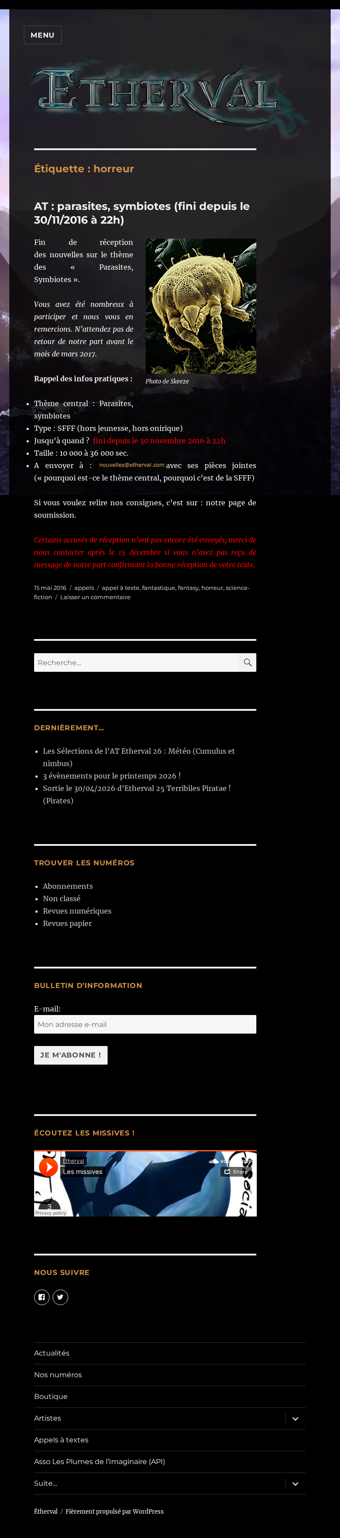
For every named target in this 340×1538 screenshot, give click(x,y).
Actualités (52, 1353)
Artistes (47, 1418)
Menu (43, 35)
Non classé (62, 898)
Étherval (46, 1511)
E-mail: (47, 1008)
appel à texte (120, 587)
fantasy (188, 587)
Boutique (51, 1396)
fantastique (158, 587)
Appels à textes (61, 1440)
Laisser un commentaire (95, 596)
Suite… (45, 1483)
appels (84, 587)
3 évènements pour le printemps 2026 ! (112, 775)
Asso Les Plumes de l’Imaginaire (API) (99, 1461)
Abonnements (68, 886)
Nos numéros (58, 1375)
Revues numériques (77, 911)
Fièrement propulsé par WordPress (115, 1511)
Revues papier (67, 923)
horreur (212, 587)
